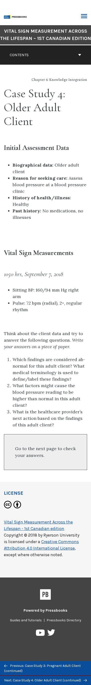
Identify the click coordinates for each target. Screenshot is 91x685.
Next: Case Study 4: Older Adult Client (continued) (43, 680)
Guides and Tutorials (26, 620)
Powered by (45, 610)
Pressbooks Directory (64, 620)
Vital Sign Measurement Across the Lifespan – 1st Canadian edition (45, 34)
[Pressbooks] (45, 595)
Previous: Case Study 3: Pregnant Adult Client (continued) (42, 668)
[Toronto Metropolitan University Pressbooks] (16, 16)
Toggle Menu (84, 16)
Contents (19, 55)
